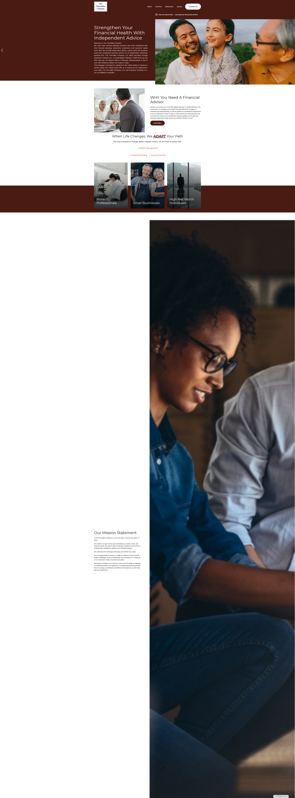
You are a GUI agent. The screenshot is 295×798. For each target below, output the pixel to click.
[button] (149, 7)
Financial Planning (139, 155)
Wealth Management (148, 148)
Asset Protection (158, 155)
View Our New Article (165, 14)
